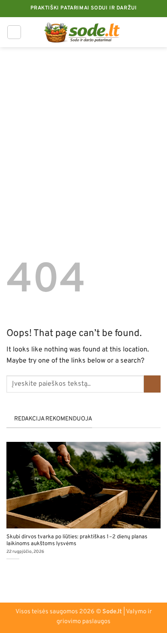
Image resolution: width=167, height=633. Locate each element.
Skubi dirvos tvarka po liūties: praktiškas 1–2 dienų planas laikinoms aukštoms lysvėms (76, 541)
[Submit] (152, 383)
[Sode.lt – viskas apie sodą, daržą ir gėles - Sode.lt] (83, 32)
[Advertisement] (83, 135)
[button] (14, 32)
